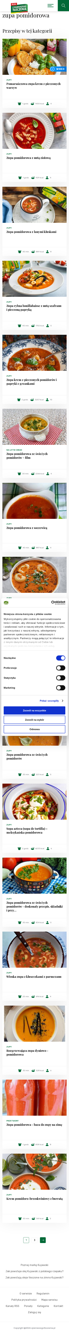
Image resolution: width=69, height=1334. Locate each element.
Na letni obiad (14, 450)
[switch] (60, 667)
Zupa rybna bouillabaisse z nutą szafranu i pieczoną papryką (33, 308)
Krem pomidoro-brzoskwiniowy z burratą (34, 1199)
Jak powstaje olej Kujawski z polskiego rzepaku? (35, 1271)
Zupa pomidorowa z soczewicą (26, 528)
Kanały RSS (12, 1306)
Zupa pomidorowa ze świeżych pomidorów (26, 756)
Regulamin (43, 1293)
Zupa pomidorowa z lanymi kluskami (31, 232)
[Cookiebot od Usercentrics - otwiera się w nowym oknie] (51, 603)
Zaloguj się (34, 1312)
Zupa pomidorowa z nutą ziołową (28, 158)
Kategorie (43, 1306)
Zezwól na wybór (34, 719)
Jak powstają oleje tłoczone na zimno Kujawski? (34, 1277)
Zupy (9, 80)
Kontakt (58, 1306)
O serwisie (26, 1293)
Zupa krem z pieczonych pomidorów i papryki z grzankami (31, 382)
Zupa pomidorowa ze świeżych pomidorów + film (26, 456)
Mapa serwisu (49, 1299)
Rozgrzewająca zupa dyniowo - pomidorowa (27, 1052)
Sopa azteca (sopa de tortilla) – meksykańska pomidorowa (26, 830)
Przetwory (12, 1121)
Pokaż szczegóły (49, 700)
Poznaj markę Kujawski (34, 1265)
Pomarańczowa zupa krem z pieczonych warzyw (33, 86)
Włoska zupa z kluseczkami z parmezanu (33, 977)
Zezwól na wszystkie (34, 710)
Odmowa (35, 729)
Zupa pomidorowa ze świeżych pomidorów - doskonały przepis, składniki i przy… (34, 906)
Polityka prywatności (24, 1299)
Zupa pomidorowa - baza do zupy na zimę (34, 1125)
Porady (28, 1306)
